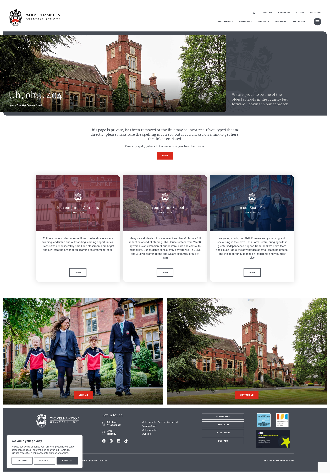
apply (78, 272)
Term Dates (222, 424)
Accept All (67, 461)
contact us (247, 395)
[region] (44, 451)
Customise (22, 461)
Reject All (44, 461)
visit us (83, 395)
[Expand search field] (254, 12)
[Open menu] (317, 22)
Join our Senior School (165, 208)
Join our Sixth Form (252, 208)
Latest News (223, 432)
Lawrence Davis (286, 460)
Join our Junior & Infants (78, 208)
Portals (223, 441)
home (165, 155)
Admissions (223, 416)
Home (12, 105)
